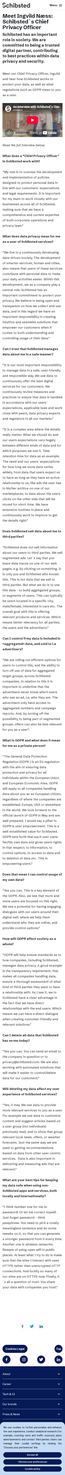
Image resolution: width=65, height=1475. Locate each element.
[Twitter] (32, 1326)
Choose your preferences (32, 1461)
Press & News (11, 1414)
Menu (56, 5)
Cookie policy (32, 1468)
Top (58, 1349)
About (6, 1374)
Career (6, 1384)
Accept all (32, 1454)
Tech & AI (8, 1394)
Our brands (9, 1404)
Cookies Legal (15, 1349)
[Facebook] (22, 1326)
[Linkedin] (41, 1326)
